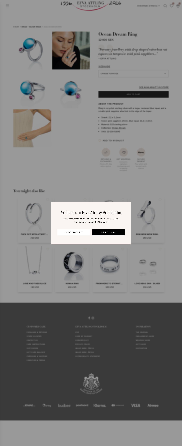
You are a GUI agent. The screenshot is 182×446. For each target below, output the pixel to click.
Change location (74, 232)
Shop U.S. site (108, 232)
